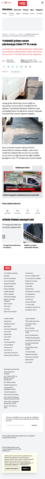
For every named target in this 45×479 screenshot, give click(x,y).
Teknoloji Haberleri (10, 297)
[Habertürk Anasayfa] (22, 3)
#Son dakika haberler (11, 203)
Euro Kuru (7, 309)
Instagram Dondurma (32, 307)
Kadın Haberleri (9, 294)
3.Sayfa (11, 14)
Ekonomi (17, 10)
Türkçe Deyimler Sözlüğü (9, 373)
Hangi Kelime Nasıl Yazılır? (31, 348)
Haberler (5, 34)
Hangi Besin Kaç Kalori (32, 340)
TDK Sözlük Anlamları (32, 321)
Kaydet (34, 425)
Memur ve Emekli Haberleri (9, 300)
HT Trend (39, 14)
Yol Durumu (29, 299)
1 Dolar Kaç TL (8, 347)
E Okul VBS (28, 286)
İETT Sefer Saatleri (10, 382)
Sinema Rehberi (30, 302)
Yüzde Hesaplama (10, 392)
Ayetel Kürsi (7, 321)
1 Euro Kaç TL (8, 350)
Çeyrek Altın (7, 334)
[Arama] (2, 2)
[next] (42, 237)
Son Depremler (30, 294)
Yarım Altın (7, 337)
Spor (32, 10)
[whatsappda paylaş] (17, 66)
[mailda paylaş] (21, 66)
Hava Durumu (30, 297)
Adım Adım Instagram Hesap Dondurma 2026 (11, 398)
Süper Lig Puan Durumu (11, 355)
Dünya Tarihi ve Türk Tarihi (32, 331)
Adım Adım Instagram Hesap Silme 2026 (11, 402)
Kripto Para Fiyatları (10, 312)
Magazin (39, 10)
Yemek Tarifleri (8, 319)
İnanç (32, 14)
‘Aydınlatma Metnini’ (11, 464)
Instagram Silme (31, 310)
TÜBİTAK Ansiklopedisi (32, 338)
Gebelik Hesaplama (10, 385)
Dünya (25, 10)
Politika (4, 14)
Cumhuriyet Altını (9, 342)
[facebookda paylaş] (4, 66)
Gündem (7, 9)
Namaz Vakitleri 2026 (32, 276)
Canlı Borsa (29, 273)
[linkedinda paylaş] (12, 66)
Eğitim (18, 14)
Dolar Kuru (7, 306)
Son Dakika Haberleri (10, 273)
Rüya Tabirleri (29, 328)
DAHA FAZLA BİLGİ (12, 469)
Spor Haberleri (8, 286)
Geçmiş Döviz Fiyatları (11, 394)
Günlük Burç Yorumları (32, 291)
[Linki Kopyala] (30, 66)
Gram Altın (7, 332)
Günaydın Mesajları (10, 329)
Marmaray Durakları (32, 357)
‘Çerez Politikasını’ (25, 463)
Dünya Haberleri (9, 289)
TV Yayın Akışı (29, 305)
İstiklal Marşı (29, 284)
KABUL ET (26, 469)
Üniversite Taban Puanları (30, 325)
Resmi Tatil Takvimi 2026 (10, 407)
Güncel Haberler (9, 281)
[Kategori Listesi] (42, 2)
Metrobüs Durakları (31, 354)
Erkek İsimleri (29, 360)
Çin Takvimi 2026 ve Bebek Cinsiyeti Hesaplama (10, 378)
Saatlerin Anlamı (9, 324)
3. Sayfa (20, 34)
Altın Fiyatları (8, 304)
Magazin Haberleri (10, 284)
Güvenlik (25, 14)
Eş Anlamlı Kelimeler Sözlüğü (31, 344)
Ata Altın (6, 339)
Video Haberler (30, 319)
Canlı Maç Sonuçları (11, 353)
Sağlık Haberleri (9, 291)
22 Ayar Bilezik (8, 345)
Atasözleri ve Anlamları (11, 369)
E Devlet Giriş (29, 289)
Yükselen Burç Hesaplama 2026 (10, 388)
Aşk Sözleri (7, 326)
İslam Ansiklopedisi (31, 335)
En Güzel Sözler (30, 352)
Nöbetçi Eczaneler (31, 281)
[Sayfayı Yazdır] (26, 66)
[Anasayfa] (7, 268)
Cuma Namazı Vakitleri (33, 278)
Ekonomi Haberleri (10, 278)
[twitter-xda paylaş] (8, 66)
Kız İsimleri (28, 362)
